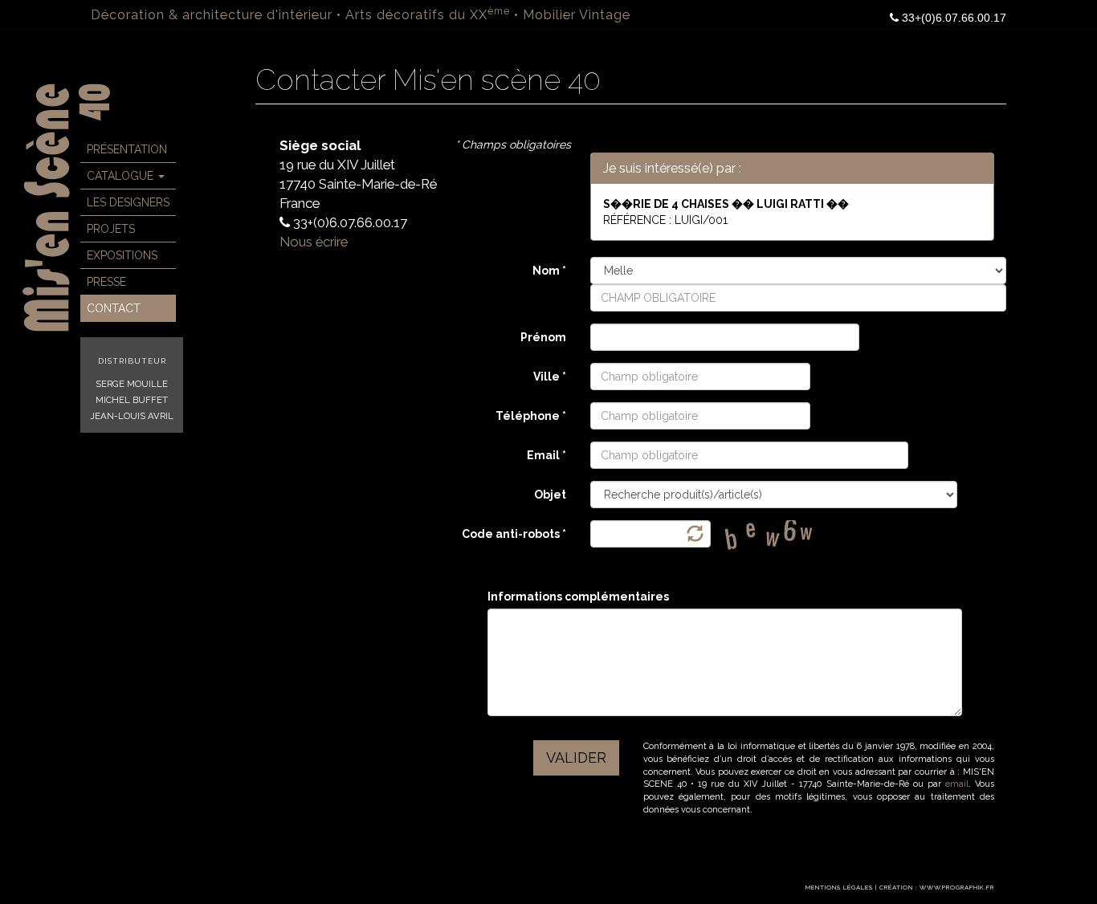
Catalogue (122, 175)
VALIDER (576, 757)
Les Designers (128, 202)
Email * (546, 455)
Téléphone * (530, 415)
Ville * (549, 376)
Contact (114, 308)
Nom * (549, 270)
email (957, 784)
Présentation (127, 149)
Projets (111, 228)
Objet (550, 494)
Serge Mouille (132, 383)
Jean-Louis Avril (131, 415)
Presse (106, 281)
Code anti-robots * (514, 533)
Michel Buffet (132, 399)
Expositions (122, 255)
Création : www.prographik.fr (936, 887)
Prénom (543, 337)
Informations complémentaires (578, 596)
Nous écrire (313, 242)
